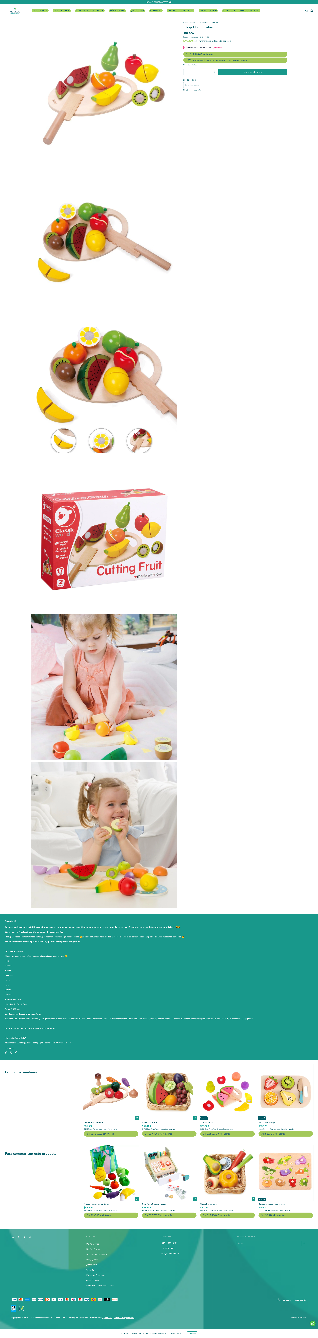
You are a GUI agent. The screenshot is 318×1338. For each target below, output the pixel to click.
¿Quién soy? (137, 10)
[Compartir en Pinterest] (16, 1052)
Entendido (192, 1333)
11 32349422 (167, 1248)
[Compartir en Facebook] (6, 1052)
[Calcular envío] (259, 85)
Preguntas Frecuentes (180, 10)
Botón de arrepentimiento (124, 1318)
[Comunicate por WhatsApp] (313, 1323)
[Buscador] (306, 10)
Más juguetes (117, 10)
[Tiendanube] (299, 1318)
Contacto (155, 10)
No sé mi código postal (192, 90)
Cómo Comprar (208, 10)
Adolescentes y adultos (90, 10)
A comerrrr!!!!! (195, 23)
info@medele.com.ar (170, 1253)
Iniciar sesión (286, 1300)
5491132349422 (169, 1243)
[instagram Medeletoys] (13, 1237)
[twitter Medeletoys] (30, 1237)
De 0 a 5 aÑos (40, 10)
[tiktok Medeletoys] (24, 1237)
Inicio (185, 23)
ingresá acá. (107, 1318)
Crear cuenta (300, 1300)
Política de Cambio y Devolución (241, 10)
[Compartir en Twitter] (11, 1052)
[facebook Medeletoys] (19, 1237)
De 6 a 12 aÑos (62, 10)
